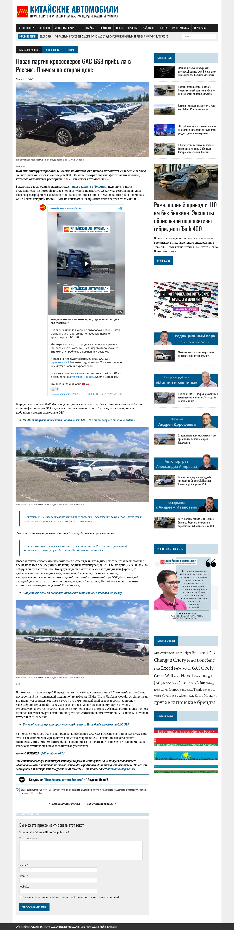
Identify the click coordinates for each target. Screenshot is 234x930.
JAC (157, 682)
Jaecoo (166, 683)
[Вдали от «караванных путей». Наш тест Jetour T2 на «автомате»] (164, 113)
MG (166, 690)
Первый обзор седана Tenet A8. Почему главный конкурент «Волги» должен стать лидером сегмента (196, 90)
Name (23, 865)
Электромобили (64, 28)
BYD (211, 652)
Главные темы (164, 57)
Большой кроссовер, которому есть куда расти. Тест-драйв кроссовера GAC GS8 (76, 724)
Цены (119, 28)
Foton (186, 668)
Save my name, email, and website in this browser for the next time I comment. (71, 897)
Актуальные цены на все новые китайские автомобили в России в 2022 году (72, 593)
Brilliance (199, 652)
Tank (197, 689)
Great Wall (163, 676)
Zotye (199, 695)
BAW (179, 653)
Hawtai (198, 676)
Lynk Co (159, 690)
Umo (213, 690)
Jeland (175, 683)
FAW (178, 668)
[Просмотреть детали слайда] (82, 779)
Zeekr (191, 696)
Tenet (206, 690)
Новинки (44, 28)
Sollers (190, 690)
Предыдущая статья (66, 803)
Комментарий (28, 838)
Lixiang (210, 683)
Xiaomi (183, 696)
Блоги (163, 28)
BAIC (171, 653)
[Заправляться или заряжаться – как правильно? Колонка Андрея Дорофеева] (164, 443)
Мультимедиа (180, 28)
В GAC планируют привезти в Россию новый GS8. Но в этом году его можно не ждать (79, 420)
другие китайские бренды (184, 702)
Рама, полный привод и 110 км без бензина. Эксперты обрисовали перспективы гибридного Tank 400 (185, 216)
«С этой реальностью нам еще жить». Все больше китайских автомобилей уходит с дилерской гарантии (197, 129)
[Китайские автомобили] (117, 12)
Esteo (157, 668)
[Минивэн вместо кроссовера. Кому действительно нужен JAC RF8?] (164, 359)
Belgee (187, 653)
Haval (187, 675)
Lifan (200, 682)
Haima (177, 676)
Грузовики (200, 28)
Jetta (193, 683)
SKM (184, 690)
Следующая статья (100, 803)
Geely (207, 667)
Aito (156, 653)
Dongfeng (206, 660)
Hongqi (207, 676)
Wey (174, 695)
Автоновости (26, 28)
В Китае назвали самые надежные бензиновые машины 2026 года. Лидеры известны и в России (196, 148)
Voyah (166, 695)
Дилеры (132, 28)
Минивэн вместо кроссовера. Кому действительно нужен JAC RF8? (196, 354)
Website (24, 886)
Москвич (210, 695)
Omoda (175, 689)
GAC (30, 79)
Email (23, 876)
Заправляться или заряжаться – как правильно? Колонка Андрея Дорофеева (197, 439)
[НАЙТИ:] (199, 36)
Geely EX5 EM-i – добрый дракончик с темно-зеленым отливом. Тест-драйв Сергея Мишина (198, 397)
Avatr (164, 653)
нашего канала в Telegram (88, 186)
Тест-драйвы (87, 28)
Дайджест (149, 28)
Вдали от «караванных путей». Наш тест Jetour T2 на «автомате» (196, 107)
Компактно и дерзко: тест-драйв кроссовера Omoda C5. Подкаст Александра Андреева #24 (194, 480)
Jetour (184, 682)
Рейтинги (105, 28)
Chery (179, 659)
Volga (157, 695)
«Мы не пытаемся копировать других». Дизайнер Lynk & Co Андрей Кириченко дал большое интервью (197, 71)
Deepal (191, 660)
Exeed (167, 668)
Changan (163, 660)
